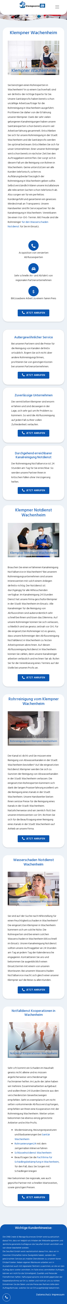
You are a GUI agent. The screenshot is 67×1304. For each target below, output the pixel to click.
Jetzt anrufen (35, 313)
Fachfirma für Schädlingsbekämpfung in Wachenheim (37, 1159)
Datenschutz (43, 1295)
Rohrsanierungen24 (25, 1144)
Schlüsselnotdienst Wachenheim (33, 1153)
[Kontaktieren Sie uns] (6, 1297)
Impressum (58, 1295)
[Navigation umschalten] (57, 7)
